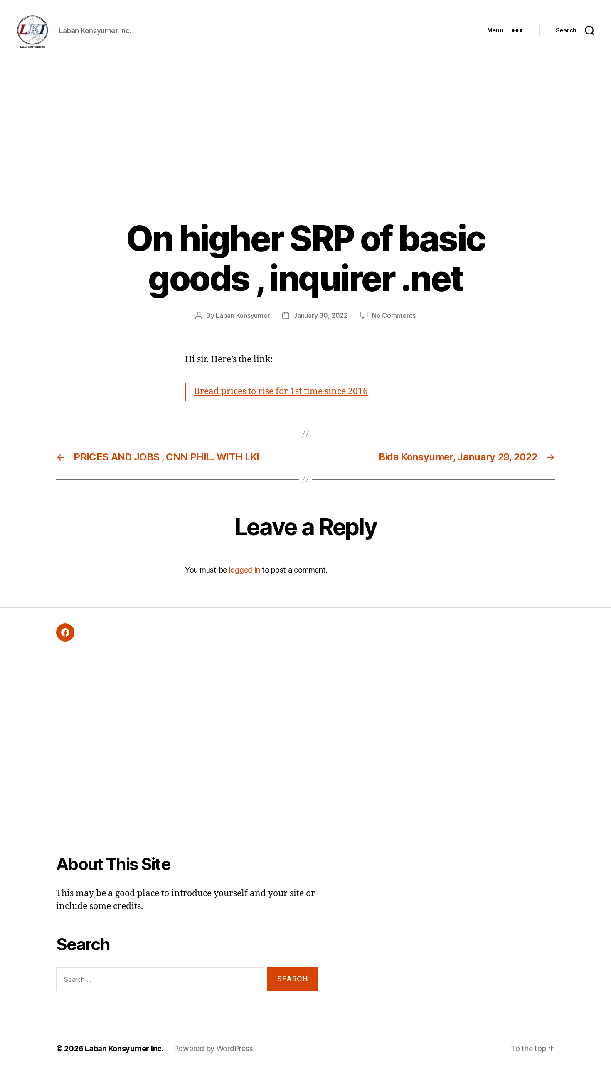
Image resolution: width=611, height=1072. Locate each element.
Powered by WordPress (213, 1048)
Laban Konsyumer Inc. (124, 1048)
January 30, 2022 (320, 315)
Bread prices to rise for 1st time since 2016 (281, 391)
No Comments (394, 315)
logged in (244, 570)
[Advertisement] (305, 123)
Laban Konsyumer (243, 315)
